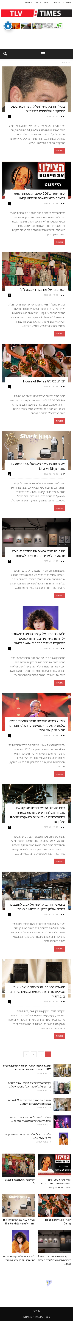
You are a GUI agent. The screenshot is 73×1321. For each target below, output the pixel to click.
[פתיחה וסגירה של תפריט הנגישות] (8, 26)
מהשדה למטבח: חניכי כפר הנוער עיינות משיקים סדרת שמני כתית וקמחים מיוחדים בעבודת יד (37, 991)
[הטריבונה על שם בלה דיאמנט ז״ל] (36, 271)
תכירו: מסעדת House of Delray (43, 381)
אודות (46, 2)
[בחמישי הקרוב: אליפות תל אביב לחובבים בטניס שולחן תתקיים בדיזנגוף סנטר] (36, 891)
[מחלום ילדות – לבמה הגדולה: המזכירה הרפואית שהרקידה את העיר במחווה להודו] (62, 1121)
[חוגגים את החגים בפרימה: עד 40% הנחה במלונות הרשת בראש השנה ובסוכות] (62, 1104)
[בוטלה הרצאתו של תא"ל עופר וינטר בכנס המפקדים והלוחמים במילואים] (36, 89)
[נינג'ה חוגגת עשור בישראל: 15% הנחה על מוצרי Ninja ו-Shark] (36, 450)
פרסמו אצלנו (28, 2)
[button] (5, 54)
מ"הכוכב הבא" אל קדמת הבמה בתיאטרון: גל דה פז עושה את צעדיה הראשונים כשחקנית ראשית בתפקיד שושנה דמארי (38, 638)
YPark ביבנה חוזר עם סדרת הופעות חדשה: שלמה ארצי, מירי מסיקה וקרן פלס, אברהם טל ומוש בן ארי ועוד (37, 725)
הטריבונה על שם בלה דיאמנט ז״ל (42, 290)
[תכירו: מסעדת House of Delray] (36, 363)
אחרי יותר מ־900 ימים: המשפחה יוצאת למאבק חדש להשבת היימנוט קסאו (56, 1183)
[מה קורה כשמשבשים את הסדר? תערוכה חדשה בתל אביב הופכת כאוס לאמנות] (36, 537)
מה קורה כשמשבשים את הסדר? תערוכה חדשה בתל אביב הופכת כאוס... (54, 1260)
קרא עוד (59, 150)
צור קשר (38, 2)
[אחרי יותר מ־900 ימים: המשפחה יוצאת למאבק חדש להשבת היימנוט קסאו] (36, 180)
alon (62, 116)
